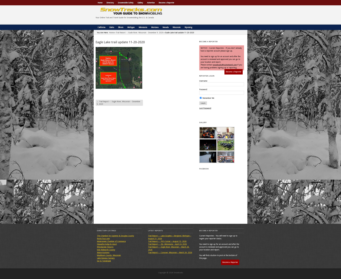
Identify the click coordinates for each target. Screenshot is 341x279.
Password (203, 89)
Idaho (111, 27)
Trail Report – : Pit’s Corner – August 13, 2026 (167, 241)
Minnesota (143, 27)
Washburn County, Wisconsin (109, 255)
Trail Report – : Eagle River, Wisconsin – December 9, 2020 (118, 102)
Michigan (131, 27)
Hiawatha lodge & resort (107, 244)
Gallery (140, 3)
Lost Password (205, 108)
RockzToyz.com (103, 238)
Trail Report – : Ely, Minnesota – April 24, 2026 (167, 244)
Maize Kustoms (103, 252)
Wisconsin (177, 27)
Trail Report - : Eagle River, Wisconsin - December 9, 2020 (139, 33)
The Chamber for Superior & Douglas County (115, 236)
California (101, 27)
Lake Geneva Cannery (106, 258)
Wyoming (188, 27)
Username (203, 81)
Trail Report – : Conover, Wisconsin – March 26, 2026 (170, 252)
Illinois (120, 27)
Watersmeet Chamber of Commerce (111, 241)
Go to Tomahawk (104, 261)
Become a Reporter (166, 3)
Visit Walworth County (106, 250)
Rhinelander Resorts (105, 247)
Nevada (166, 27)
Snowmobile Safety (125, 3)
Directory (110, 3)
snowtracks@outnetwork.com (225, 65)
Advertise (151, 3)
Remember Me (208, 98)
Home (100, 3)
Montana (155, 27)
